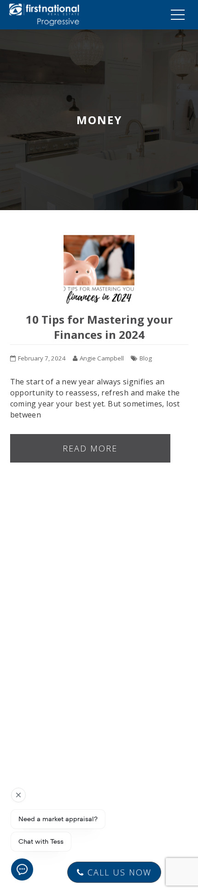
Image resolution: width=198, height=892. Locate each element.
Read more (90, 448)
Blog (146, 358)
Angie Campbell (102, 358)
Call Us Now (117, 872)
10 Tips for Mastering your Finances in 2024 (99, 327)
